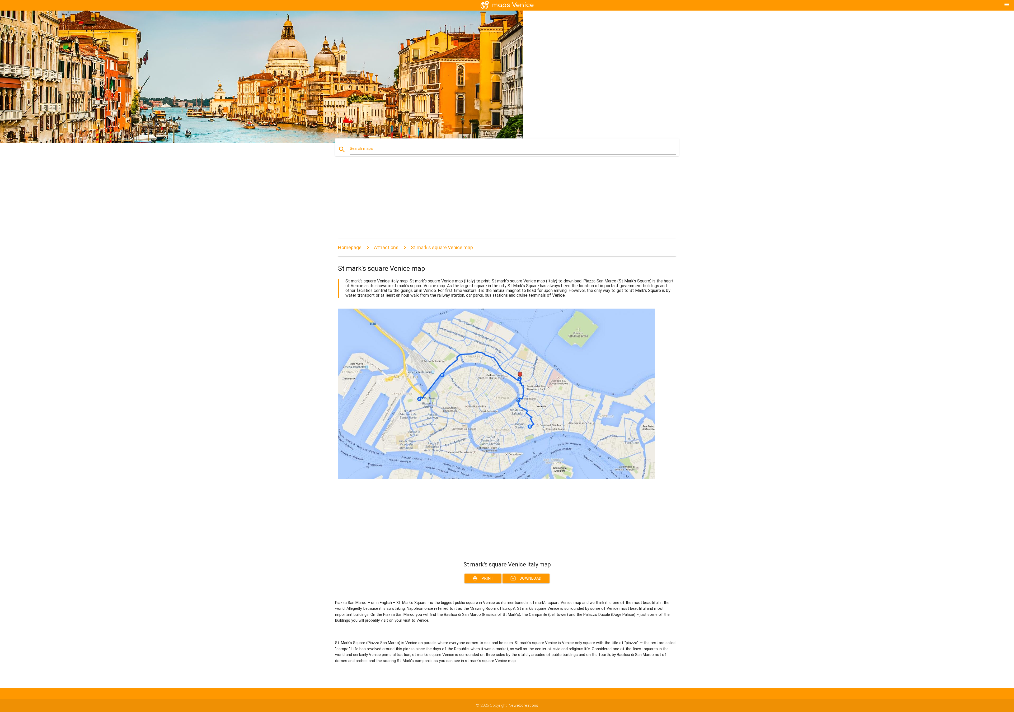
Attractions (386, 247)
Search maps (361, 148)
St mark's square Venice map (442, 247)
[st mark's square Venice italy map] (496, 477)
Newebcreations (523, 705)
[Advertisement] (496, 202)
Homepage (350, 247)
